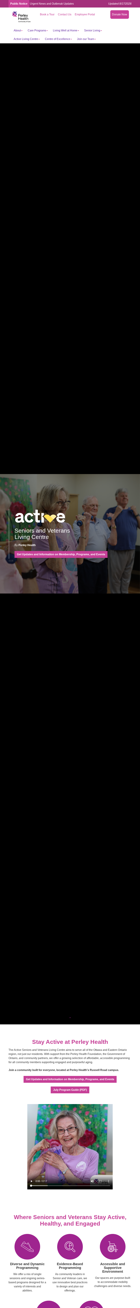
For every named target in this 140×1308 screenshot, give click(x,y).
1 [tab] (70, 1017)
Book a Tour (47, 14)
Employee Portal (85, 14)
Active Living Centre (26, 39)
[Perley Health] (21, 16)
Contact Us (64, 14)
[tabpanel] (70, 533)
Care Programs (37, 30)
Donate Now (119, 14)
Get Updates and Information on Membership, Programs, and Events (61, 554)
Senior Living (92, 30)
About (17, 30)
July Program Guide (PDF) (70, 1089)
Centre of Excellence (57, 39)
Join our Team (85, 39)
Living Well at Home (65, 30)
